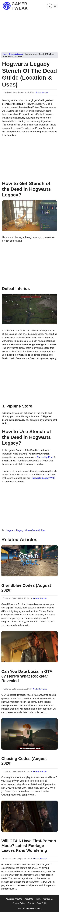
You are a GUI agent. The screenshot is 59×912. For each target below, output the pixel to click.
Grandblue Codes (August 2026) (26, 587)
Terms (31, 903)
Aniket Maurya (42, 92)
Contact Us (48, 899)
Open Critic (41, 903)
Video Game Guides (35, 530)
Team (38, 899)
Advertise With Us (14, 899)
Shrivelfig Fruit (44, 457)
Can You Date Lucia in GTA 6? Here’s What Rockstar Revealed (26, 676)
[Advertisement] (29, 31)
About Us (29, 899)
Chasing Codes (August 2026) (24, 761)
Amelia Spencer (40, 598)
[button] (49, 6)
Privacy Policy (18, 903)
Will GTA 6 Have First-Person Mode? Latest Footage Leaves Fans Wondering (28, 846)
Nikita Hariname (40, 689)
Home (5, 54)
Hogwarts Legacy (16, 54)
